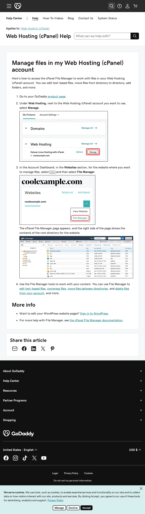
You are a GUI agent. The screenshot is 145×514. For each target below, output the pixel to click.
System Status (107, 18)
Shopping (9, 419)
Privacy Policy (71, 473)
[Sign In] (127, 6)
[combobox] (102, 36)
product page (57, 96)
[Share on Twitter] (43, 349)
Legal (55, 473)
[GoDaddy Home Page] (18, 433)
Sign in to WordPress (94, 313)
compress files (56, 288)
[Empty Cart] (135, 6)
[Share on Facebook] (24, 349)
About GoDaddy (13, 370)
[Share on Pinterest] (52, 349)
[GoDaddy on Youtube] (44, 459)
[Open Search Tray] (111, 6)
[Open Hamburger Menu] (7, 6)
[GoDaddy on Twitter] (34, 459)
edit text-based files (32, 288)
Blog (71, 18)
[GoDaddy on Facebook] (6, 459)
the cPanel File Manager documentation (96, 320)
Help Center (11, 380)
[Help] (119, 6)
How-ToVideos (53, 18)
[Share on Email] (14, 349)
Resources (10, 390)
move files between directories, (88, 288)
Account (8, 410)
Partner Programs (14, 400)
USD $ (133, 449)
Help (35, 18)
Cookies (88, 473)
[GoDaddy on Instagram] (15, 459)
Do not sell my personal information (73, 480)
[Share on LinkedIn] (33, 349)
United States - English (18, 449)
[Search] (135, 36)
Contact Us (85, 18)
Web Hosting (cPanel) (35, 28)
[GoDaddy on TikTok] (25, 459)
